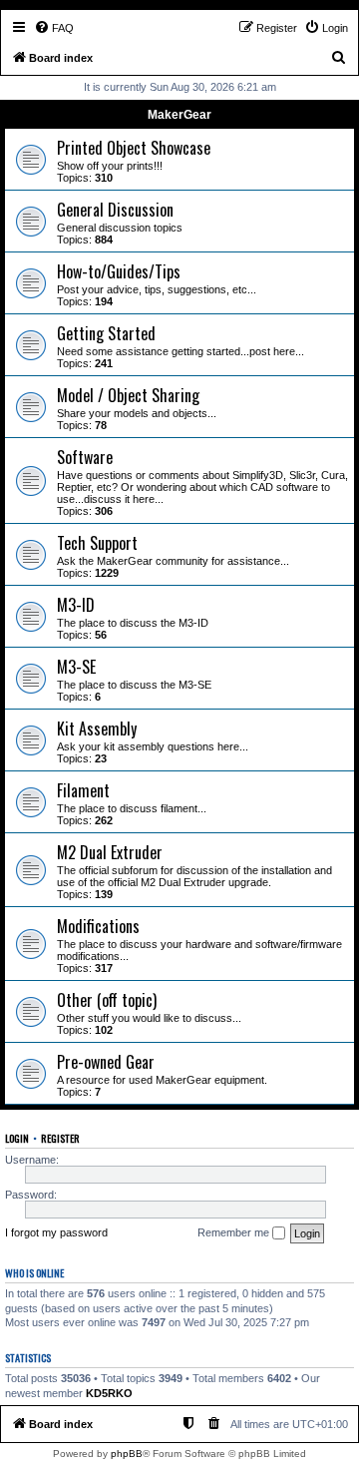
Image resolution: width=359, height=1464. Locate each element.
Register (60, 1138)
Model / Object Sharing (128, 395)
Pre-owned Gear (106, 1062)
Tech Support (97, 543)
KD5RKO (109, 1393)
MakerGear (179, 115)
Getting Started (106, 333)
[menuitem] (54, 28)
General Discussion (115, 210)
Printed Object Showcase (133, 148)
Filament (83, 790)
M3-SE (76, 667)
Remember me (234, 1232)
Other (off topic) (107, 1000)
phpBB (127, 1453)
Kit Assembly (97, 728)
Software (85, 457)
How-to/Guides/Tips (118, 271)
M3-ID (76, 605)
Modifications (98, 926)
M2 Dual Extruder (110, 852)
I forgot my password (56, 1232)
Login (17, 1138)
